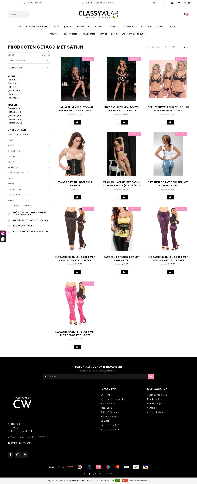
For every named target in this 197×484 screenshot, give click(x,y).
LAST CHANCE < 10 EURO (133, 34)
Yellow (15, 90)
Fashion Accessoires (151, 27)
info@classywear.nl (21, 442)
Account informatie (157, 394)
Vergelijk (151, 407)
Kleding (99, 27)
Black (14, 80)
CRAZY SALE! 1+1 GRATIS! (95, 34)
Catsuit (173, 27)
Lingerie (113, 27)
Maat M (15, 112)
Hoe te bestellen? (110, 425)
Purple (15, 94)
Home (19, 27)
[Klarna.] (98, 467)
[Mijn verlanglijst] (179, 3)
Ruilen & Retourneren (112, 412)
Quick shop (76, 106)
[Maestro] (107, 467)
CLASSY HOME (70, 34)
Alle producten (155, 412)
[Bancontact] (126, 467)
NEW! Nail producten (37, 27)
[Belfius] (61, 467)
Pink (13, 87)
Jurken (67, 27)
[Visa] (145, 467)
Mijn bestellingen (156, 399)
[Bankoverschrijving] (51, 467)
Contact (105, 420)
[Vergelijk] (172, 3)
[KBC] (89, 467)
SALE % (114, 34)
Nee (125, 481)
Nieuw (57, 27)
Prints (14, 98)
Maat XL (15, 119)
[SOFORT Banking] (70, 467)
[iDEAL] (79, 467)
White (14, 83)
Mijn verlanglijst (155, 403)
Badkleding (129, 27)
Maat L (15, 115)
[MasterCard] (117, 467)
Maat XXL (16, 123)
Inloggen (188, 3)
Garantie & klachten (111, 429)
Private (54, 34)
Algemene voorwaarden (113, 399)
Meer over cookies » (139, 481)
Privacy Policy (108, 403)
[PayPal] (136, 467)
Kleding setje (84, 27)
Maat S (15, 108)
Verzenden (106, 407)
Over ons (105, 394)
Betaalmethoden (109, 416)
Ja (118, 481)
